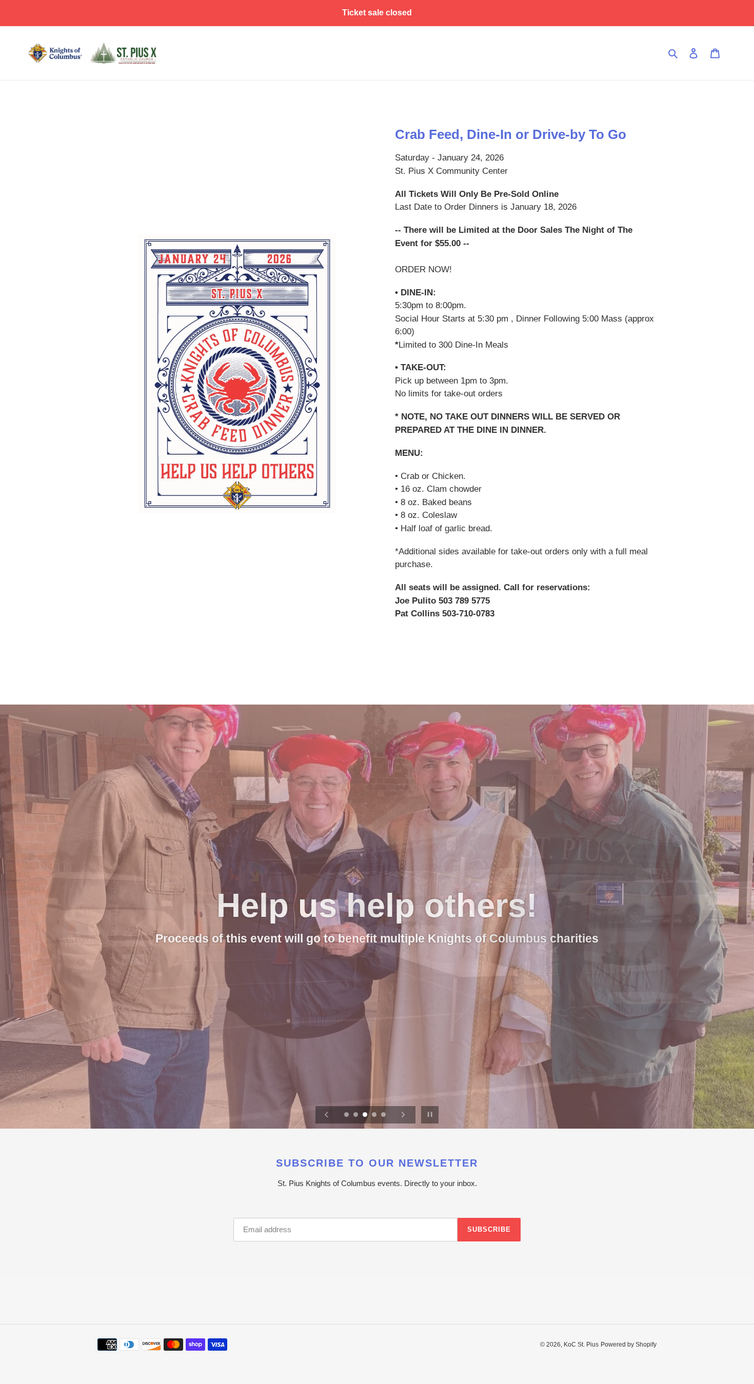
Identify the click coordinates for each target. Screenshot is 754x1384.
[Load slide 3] (366, 1115)
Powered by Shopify (629, 1344)
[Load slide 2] (356, 1115)
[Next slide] (403, 1115)
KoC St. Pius (581, 1344)
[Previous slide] (326, 1115)
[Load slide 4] (375, 1115)
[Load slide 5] (384, 1115)
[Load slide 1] (347, 1115)
